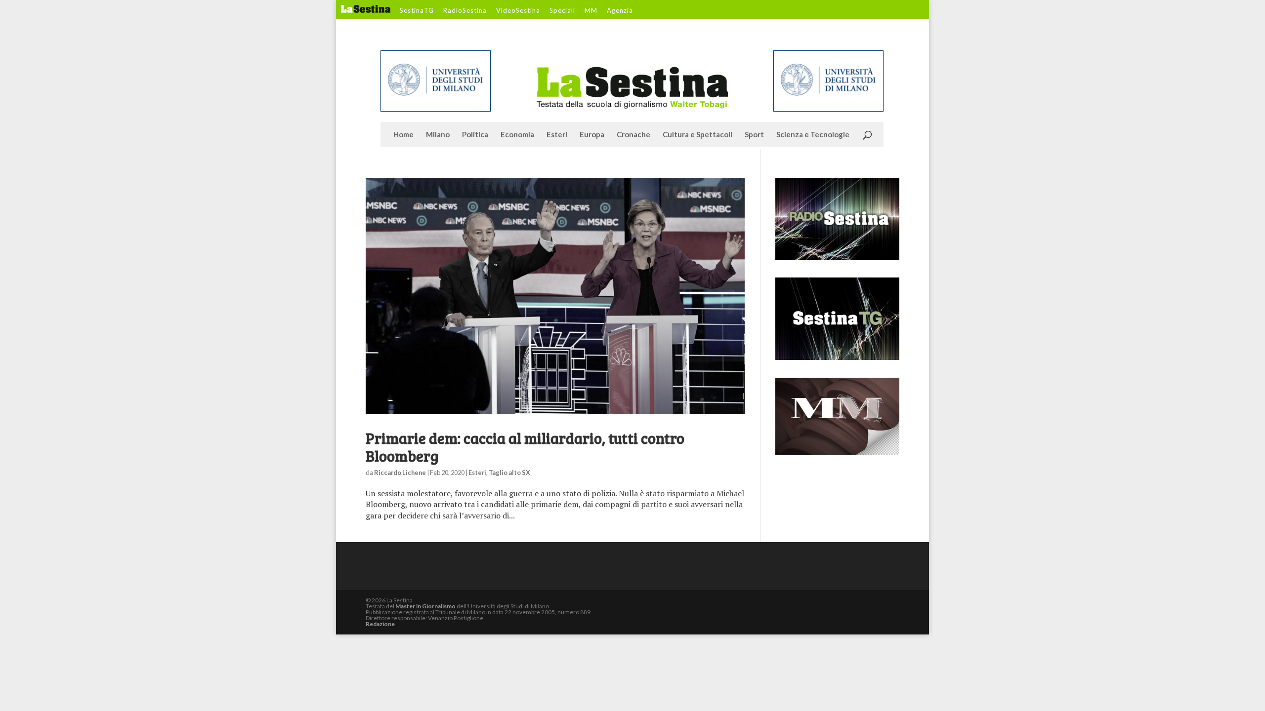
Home (403, 135)
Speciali (562, 10)
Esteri (557, 135)
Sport (754, 135)
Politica (475, 135)
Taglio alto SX (509, 472)
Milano (438, 135)
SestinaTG (417, 10)
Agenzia (620, 10)
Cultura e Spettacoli (697, 135)
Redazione (380, 624)
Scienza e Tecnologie (812, 135)
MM (591, 10)
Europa (592, 135)
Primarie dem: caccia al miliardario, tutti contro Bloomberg (525, 447)
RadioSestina (465, 10)
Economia (517, 135)
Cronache (633, 135)
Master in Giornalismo (425, 606)
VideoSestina (518, 10)
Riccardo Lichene (400, 472)
